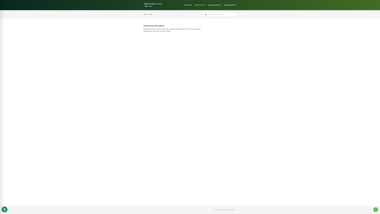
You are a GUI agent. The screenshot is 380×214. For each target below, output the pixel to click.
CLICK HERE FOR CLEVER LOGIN (224, 210)
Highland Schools (230, 5)
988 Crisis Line (200, 5)
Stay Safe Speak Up (214, 5)
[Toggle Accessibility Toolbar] (4, 209)
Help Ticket (188, 5)
